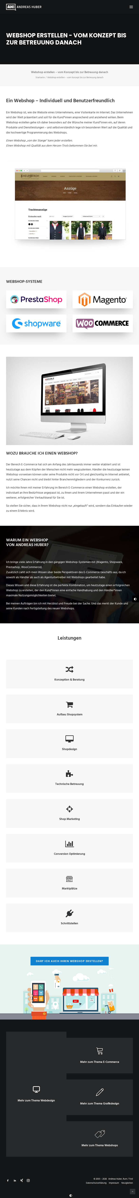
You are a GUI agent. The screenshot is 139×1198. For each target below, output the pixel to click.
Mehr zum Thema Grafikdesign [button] (99, 1103)
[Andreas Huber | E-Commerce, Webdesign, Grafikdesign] (24, 7)
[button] (131, 7)
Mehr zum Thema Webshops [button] (100, 1145)
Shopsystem (74, 714)
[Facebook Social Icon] (7, 1181)
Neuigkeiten (127, 1183)
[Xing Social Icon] (21, 1181)
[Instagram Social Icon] (28, 1181)
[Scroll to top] (132, 1192)
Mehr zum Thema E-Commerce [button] (99, 1062)
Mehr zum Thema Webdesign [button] (36, 1100)
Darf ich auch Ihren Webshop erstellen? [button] (69, 961)
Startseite (40, 77)
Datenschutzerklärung (96, 1183)
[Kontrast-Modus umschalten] (71, 1195)
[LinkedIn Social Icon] (15, 1181)
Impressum (114, 1183)
